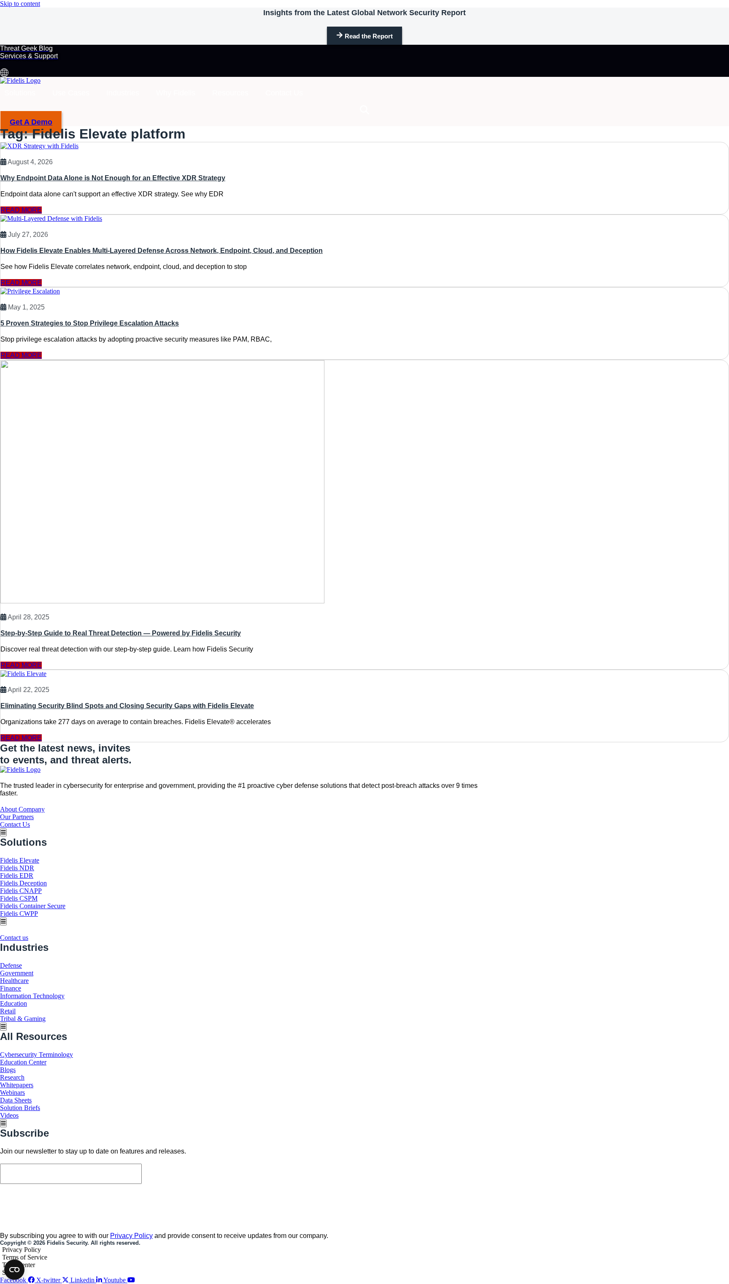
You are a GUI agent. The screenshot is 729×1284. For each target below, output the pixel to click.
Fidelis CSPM (19, 898)
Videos (9, 1115)
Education (13, 1003)
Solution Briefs (20, 1107)
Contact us (14, 937)
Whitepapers (16, 1085)
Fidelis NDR (17, 867)
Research (12, 1077)
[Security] (240, 1272)
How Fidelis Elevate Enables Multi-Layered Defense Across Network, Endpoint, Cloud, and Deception (161, 250)
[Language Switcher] (4, 72)
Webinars (12, 1092)
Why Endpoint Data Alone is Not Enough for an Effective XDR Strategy (112, 178)
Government (16, 973)
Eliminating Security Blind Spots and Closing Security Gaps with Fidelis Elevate (127, 705)
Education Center (23, 1062)
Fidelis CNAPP (21, 890)
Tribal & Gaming (23, 1018)
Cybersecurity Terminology (36, 1054)
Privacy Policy (131, 1235)
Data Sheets (16, 1100)
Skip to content (20, 3)
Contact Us (284, 93)
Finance (10, 988)
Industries (122, 93)
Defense (11, 965)
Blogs (8, 1069)
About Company (22, 809)
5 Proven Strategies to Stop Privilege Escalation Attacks (89, 323)
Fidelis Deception (23, 883)
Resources (230, 93)
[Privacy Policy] (240, 1250)
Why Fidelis (175, 93)
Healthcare (14, 980)
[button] (364, 109)
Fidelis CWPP (19, 913)
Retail (8, 1011)
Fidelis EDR (16, 875)
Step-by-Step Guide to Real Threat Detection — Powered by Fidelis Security (120, 633)
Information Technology (32, 995)
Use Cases (70, 93)
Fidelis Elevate (19, 860)
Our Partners (17, 816)
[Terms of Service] (240, 1257)
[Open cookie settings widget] (14, 1270)
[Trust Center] (240, 1265)
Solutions (19, 93)
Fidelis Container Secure (32, 905)
